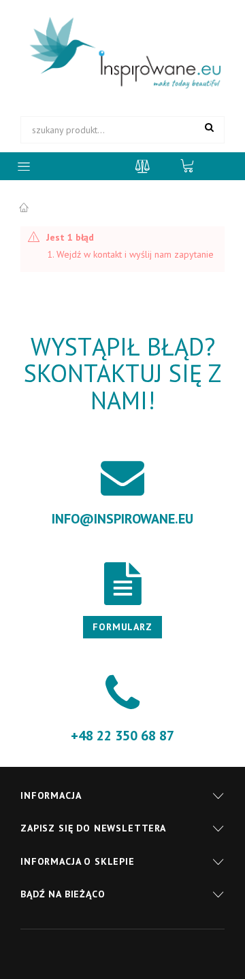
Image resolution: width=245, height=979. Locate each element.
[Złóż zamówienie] (194, 165)
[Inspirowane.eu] (122, 53)
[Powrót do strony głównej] (24, 208)
